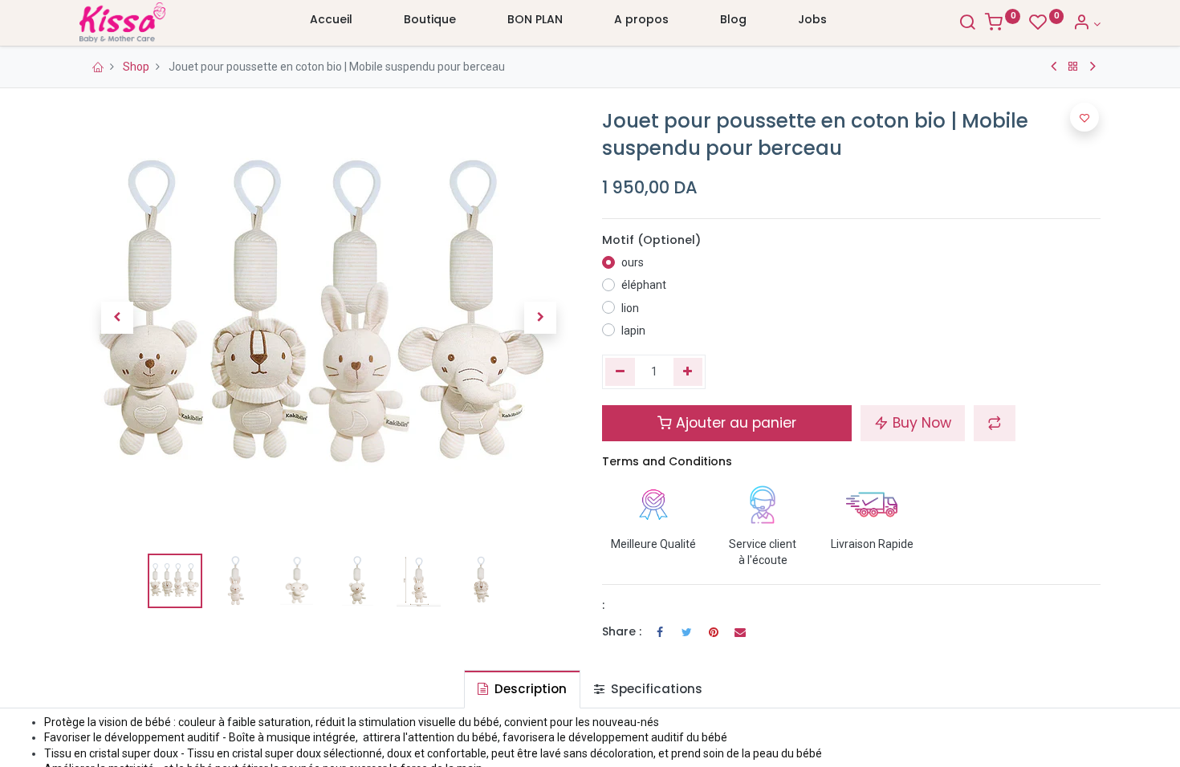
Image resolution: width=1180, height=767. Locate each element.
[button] (116, 317)
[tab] (522, 689)
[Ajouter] (688, 372)
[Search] (967, 24)
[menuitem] (331, 23)
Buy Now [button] (920, 422)
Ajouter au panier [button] (734, 422)
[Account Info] (1086, 24)
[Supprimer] (620, 372)
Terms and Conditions (667, 461)
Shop (136, 66)
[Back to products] (1073, 66)
